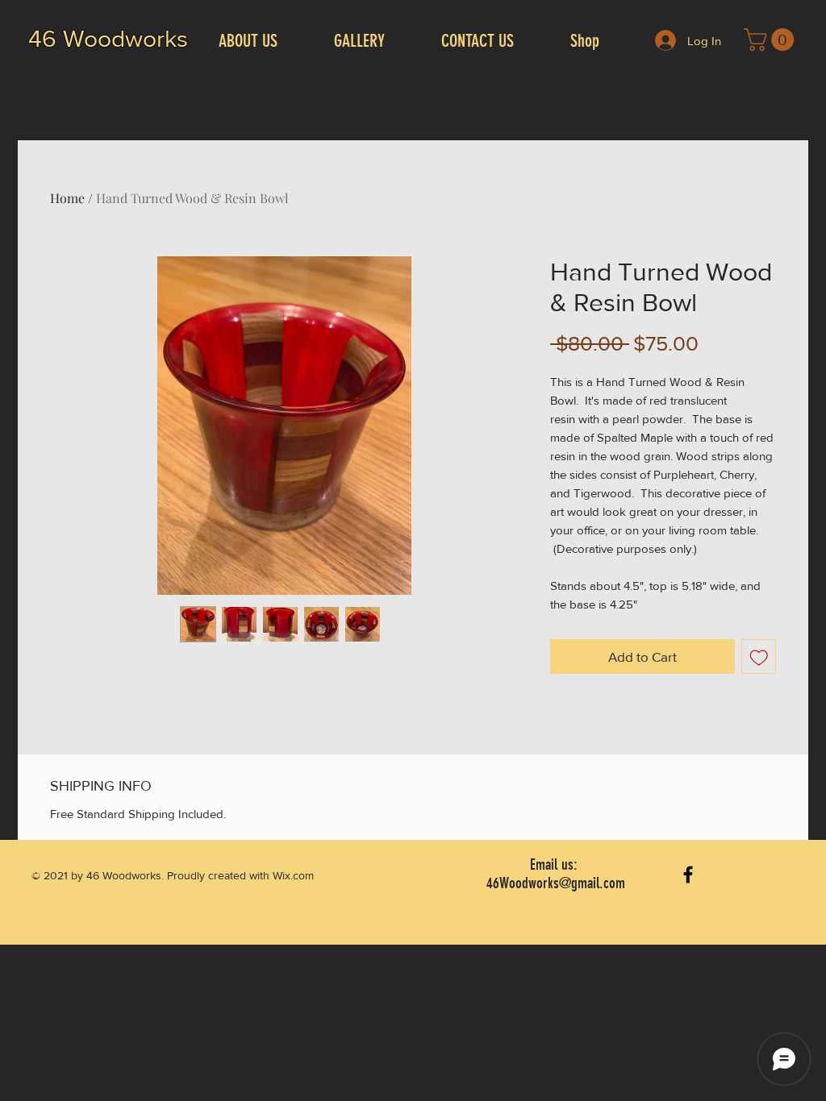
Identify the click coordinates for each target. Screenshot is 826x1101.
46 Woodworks (108, 39)
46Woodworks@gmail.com (555, 883)
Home (67, 197)
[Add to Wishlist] (759, 657)
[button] (771, 39)
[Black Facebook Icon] (688, 874)
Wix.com (293, 875)
